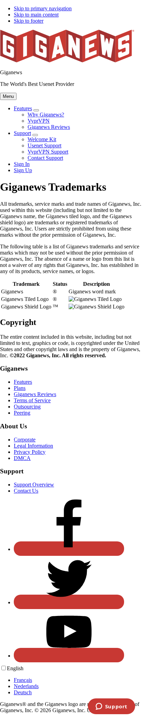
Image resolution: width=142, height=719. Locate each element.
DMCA (22, 458)
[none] (15, 668)
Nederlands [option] (26, 686)
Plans (20, 388)
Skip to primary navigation (43, 8)
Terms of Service (32, 400)
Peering (22, 413)
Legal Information (33, 446)
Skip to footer (28, 21)
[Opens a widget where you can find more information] (111, 707)
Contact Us (26, 491)
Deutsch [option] (23, 692)
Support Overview (34, 484)
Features (23, 382)
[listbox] (71, 680)
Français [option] (23, 680)
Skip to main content (36, 15)
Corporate (25, 439)
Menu (8, 96)
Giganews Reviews (35, 394)
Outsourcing (27, 406)
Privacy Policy (29, 452)
